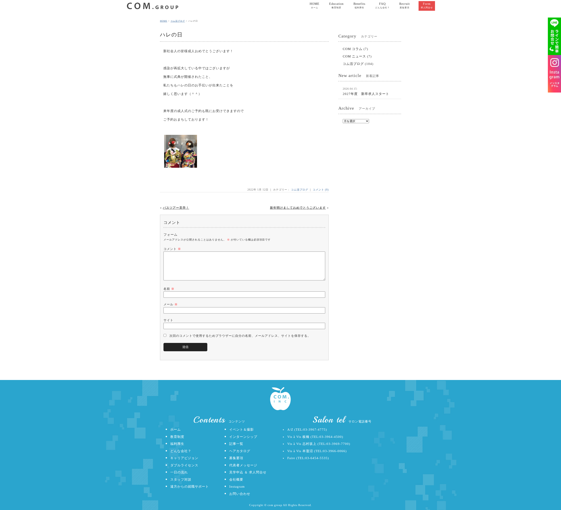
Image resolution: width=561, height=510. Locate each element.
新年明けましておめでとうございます (298, 207)
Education (336, 5)
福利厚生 (177, 444)
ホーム (175, 429)
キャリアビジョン (184, 458)
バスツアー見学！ (176, 207)
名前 (168, 289)
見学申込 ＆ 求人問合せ (247, 472)
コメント (172, 249)
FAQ (382, 5)
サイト (168, 320)
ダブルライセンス (184, 465)
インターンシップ (243, 437)
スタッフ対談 (180, 479)
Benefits (359, 5)
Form (427, 5)
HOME (315, 5)
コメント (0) (321, 189)
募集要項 (236, 458)
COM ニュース (354, 56)
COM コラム (352, 49)
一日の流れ (179, 472)
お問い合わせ (239, 494)
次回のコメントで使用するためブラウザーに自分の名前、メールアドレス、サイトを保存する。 (240, 335)
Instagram (237, 486)
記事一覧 (236, 444)
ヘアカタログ (239, 451)
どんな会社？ (180, 451)
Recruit (404, 5)
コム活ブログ (177, 21)
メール (170, 304)
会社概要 (236, 479)
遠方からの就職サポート (189, 486)
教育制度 (177, 437)
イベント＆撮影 (241, 429)
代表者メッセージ (243, 465)
